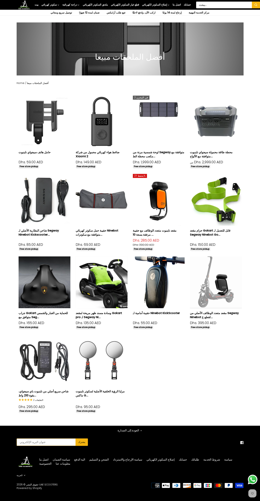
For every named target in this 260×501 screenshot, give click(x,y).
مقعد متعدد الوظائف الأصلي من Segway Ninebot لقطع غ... (214, 315)
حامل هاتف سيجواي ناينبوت (35, 152)
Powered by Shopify (29, 488)
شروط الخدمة (211, 460)
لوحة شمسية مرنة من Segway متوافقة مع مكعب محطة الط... (158, 154)
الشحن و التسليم (99, 460)
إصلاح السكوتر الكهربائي (160, 460)
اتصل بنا (43, 460)
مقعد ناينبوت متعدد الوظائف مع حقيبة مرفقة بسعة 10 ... (155, 232)
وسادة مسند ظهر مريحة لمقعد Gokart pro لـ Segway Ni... (99, 315)
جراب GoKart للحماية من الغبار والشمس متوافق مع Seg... (43, 315)
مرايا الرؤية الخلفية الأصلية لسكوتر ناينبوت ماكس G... (100, 393)
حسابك (183, 460)
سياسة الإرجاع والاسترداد (127, 460)
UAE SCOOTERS (48, 484)
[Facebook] (241, 442)
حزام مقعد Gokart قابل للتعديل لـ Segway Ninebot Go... (210, 232)
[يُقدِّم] (256, 5)
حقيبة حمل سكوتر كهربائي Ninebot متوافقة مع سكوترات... (97, 232)
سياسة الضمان (61, 460)
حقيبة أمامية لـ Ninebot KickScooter (156, 313)
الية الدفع (79, 460)
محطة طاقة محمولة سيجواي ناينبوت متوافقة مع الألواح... (211, 154)
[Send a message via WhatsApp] (252, 479)
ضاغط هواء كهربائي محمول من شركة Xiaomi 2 (98, 154)
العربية (19, 475)
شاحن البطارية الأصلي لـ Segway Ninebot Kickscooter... (39, 232)
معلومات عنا (63, 464)
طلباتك (195, 460)
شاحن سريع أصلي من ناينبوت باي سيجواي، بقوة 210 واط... (43, 393)
